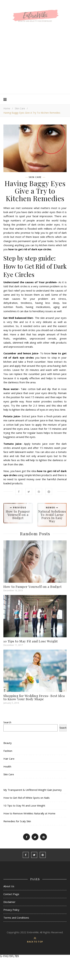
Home (6, 108)
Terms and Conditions (16, 917)
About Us (8, 886)
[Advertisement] (35, 63)
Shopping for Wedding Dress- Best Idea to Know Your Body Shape (34, 697)
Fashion (7, 750)
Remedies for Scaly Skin (17, 821)
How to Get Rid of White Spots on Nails (26, 797)
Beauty (7, 743)
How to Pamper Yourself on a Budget (32, 586)
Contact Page (11, 894)
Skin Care (20, 108)
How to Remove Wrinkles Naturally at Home (29, 813)
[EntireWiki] (35, 16)
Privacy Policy (11, 909)
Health (7, 766)
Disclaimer (9, 902)
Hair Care (8, 758)
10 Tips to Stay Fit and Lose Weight (30, 641)
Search (7, 722)
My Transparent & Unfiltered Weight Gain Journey (32, 790)
